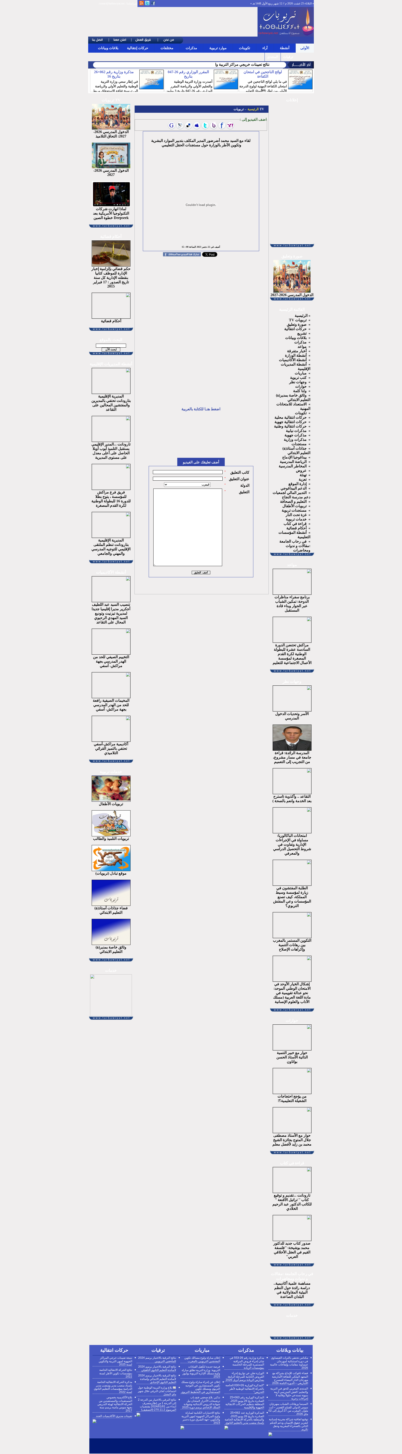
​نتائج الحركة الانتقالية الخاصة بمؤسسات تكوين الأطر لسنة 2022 (115, 1373)
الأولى (304, 48)
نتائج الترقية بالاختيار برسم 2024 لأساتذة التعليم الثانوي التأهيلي (157, 1368)
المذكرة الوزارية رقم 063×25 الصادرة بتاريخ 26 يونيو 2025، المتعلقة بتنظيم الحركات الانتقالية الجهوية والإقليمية (244, 1402)
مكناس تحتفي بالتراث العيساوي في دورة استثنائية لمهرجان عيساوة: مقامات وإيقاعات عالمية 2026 (289, 1362)
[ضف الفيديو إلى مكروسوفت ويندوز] (180, 125)
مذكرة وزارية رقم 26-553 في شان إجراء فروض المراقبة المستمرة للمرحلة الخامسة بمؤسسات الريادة (247, 1362)
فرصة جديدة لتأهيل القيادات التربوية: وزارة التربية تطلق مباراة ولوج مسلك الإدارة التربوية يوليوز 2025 (201, 1371)
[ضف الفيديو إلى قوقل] (171, 125)
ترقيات (288, 57)
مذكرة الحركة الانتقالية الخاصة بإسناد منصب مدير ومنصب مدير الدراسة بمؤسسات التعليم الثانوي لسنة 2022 (113, 1387)
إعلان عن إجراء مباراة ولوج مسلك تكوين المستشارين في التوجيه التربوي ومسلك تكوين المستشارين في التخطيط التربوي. (200, 1387)
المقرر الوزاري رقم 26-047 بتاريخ (188, 74)
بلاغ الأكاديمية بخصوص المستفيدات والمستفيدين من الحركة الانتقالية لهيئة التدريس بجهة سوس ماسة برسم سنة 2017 (114, 1404)
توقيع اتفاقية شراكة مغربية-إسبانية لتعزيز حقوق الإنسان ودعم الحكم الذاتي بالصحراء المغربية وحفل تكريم (288, 1424)
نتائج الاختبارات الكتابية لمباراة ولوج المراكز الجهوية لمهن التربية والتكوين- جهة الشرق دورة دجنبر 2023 (200, 1417)
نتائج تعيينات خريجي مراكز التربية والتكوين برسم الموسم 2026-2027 (217, 64)
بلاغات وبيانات (108, 48)
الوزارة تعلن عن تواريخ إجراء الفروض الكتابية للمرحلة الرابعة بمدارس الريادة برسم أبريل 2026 (245, 1377)
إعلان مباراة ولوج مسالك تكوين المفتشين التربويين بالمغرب (202, 1359)
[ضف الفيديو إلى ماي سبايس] (197, 125)
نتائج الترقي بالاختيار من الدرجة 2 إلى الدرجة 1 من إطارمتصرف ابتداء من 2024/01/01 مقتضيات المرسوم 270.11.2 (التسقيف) (157, 1404)
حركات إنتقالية (137, 48)
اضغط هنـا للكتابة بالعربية (200, 409)
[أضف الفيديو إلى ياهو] (230, 125)
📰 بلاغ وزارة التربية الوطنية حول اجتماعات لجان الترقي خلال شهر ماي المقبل (157, 1391)
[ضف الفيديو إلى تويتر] (205, 125)
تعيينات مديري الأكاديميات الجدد (114, 1416)
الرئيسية (253, 109)
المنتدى (272, 57)
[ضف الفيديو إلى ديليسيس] (188, 125)
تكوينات (244, 48)
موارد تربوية (218, 48)
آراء (265, 48)
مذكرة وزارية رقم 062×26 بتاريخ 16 (114, 74)
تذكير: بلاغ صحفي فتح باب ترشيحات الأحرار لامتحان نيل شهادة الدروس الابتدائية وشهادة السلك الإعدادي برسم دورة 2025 (201, 1402)
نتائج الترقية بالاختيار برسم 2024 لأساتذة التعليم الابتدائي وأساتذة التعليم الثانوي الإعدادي (157, 1379)
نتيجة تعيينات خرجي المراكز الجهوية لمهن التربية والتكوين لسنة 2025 (115, 1361)
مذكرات (191, 48)
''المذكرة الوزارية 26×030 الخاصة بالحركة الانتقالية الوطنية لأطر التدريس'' (244, 1389)
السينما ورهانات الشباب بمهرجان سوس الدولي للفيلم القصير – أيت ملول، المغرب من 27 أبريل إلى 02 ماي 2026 (288, 1409)
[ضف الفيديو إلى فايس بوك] (222, 125)
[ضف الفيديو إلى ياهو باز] (213, 125)
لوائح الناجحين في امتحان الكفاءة (263, 74)
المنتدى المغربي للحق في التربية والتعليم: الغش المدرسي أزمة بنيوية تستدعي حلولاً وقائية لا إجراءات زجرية (289, 1393)
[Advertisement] (173, 21)
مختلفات (167, 48)
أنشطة (284, 48)
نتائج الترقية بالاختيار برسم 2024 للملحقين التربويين (157, 1359)
